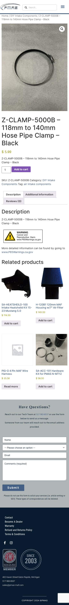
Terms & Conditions (15, 534)
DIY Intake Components (23, 15)
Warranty (9, 525)
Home (5, 15)
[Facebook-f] (5, 543)
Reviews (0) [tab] (14, 201)
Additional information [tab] (39, 194)
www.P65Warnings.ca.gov (17, 252)
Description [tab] (13, 194)
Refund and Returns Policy (18, 530)
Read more (11, 386)
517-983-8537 (42, 414)
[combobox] (39, 7)
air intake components (37, 184)
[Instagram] (11, 543)
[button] (63, 7)
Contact (9, 517)
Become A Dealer (14, 521)
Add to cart (21, 169)
